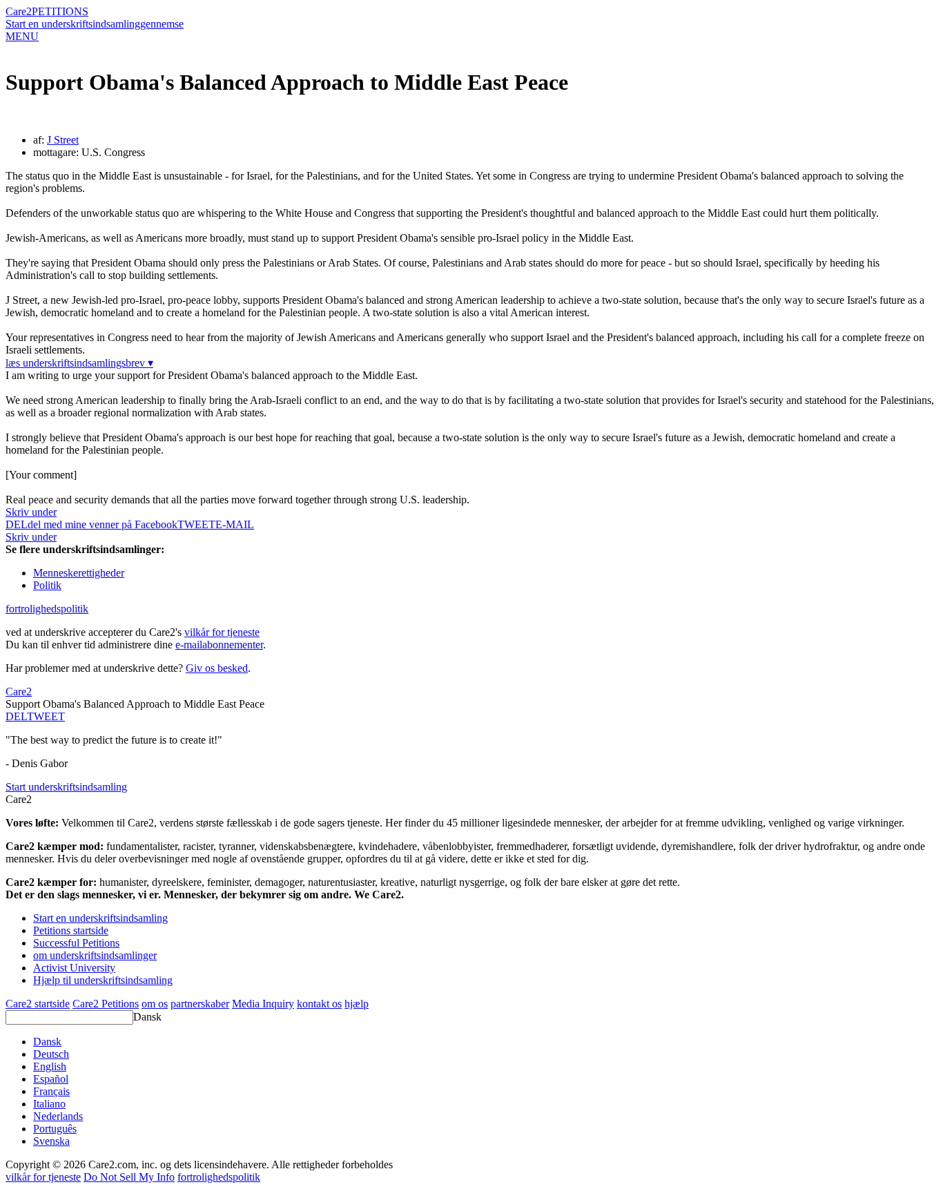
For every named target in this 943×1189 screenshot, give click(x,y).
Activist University (74, 968)
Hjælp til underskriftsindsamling (103, 980)
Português (55, 1128)
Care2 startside (38, 1003)
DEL (16, 716)
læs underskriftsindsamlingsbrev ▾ (79, 363)
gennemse (162, 24)
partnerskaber (200, 1003)
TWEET (196, 524)
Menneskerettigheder (78, 573)
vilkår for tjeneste (222, 632)
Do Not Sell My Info (129, 1177)
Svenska (51, 1141)
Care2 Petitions (105, 1003)
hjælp (356, 1003)
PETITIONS (60, 11)
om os (155, 1003)
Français (51, 1091)
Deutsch (51, 1054)
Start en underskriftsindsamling (73, 24)
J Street (63, 140)
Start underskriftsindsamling (66, 787)
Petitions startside (70, 930)
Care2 (19, 11)
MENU (22, 36)
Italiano (49, 1104)
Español (50, 1079)
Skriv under (31, 512)
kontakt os (319, 1003)
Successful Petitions (76, 943)
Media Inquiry (263, 1003)
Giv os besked (217, 668)
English (49, 1066)
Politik (47, 585)
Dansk (147, 1017)
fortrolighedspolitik (47, 609)
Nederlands (58, 1116)
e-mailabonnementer (219, 644)
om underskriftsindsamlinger (95, 955)
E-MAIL (234, 524)
